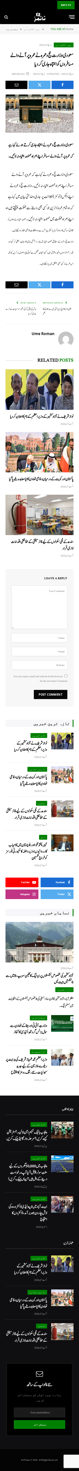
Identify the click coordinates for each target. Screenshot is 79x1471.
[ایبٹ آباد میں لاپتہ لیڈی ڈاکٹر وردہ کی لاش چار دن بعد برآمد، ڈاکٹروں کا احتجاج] (62, 1204)
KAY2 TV (66, 5)
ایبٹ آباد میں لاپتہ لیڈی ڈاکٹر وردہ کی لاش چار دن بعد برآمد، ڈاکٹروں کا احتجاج (28, 1213)
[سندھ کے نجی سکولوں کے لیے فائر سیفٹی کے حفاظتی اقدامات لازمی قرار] (39, 515)
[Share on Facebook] (63, 85)
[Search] (6, 17)
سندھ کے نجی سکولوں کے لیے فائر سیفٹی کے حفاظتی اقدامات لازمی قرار (26, 814)
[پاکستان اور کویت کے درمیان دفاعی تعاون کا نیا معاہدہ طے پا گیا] (39, 452)
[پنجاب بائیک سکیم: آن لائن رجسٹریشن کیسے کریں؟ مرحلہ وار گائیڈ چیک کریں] (62, 1130)
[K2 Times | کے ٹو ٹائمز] (39, 17)
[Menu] (72, 17)
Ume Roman (43, 334)
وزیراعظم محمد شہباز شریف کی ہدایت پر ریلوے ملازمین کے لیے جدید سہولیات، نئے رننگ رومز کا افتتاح (26, 1066)
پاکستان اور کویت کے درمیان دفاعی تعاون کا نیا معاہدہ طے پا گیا (41, 479)
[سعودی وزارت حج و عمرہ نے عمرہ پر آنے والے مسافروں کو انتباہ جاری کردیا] (39, 114)
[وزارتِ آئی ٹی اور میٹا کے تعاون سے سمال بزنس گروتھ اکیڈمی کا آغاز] (62, 1023)
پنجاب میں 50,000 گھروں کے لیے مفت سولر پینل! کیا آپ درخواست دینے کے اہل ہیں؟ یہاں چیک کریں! (27, 1172)
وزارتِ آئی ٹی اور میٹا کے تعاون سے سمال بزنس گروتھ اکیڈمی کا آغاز (28, 1029)
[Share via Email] (16, 85)
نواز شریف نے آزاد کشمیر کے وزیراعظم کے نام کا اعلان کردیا (42, 416)
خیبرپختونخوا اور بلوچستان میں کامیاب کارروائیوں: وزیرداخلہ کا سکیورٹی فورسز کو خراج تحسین (26, 851)
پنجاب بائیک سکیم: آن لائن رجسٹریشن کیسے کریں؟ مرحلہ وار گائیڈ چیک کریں (27, 1135)
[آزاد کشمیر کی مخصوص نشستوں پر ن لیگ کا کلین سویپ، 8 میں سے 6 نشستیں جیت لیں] (39, 942)
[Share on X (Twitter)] (39, 85)
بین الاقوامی (64, 44)
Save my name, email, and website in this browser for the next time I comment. (40, 678)
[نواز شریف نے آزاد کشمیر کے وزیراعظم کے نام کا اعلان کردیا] (39, 389)
